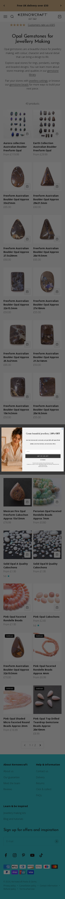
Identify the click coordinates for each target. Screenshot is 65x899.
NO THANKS (42, 460)
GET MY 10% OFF (42, 456)
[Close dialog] (62, 429)
